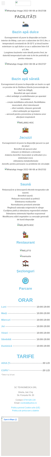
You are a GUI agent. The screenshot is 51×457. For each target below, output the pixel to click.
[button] (3, 3)
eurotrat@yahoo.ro (28, 403)
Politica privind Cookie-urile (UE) (25, 408)
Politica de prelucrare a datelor (25, 411)
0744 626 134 (29, 400)
